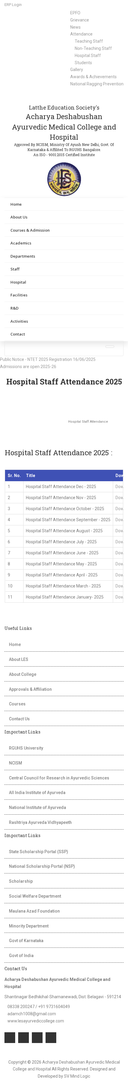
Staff (14, 269)
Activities (19, 321)
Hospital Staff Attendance (91, 421)
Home (16, 204)
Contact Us (19, 718)
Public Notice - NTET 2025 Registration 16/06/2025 (49, 359)
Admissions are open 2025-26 (29, 366)
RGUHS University (26, 748)
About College (22, 674)
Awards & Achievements (93, 76)
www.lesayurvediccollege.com (35, 1021)
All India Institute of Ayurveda (37, 792)
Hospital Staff (88, 55)
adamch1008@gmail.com (31, 1013)
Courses (17, 704)
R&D (14, 308)
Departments (22, 256)
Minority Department (29, 926)
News (75, 27)
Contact (17, 334)
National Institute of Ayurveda (37, 807)
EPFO (75, 12)
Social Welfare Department (35, 896)
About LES (18, 659)
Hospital (18, 282)
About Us (18, 217)
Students (83, 62)
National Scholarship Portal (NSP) (42, 866)
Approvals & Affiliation (30, 689)
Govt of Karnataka (26, 940)
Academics (20, 243)
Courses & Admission (30, 230)
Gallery (76, 69)
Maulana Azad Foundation (34, 911)
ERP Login (13, 4)
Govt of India (21, 955)
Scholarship (21, 881)
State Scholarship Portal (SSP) (38, 851)
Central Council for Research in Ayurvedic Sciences (59, 778)
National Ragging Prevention (97, 83)
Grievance (79, 20)
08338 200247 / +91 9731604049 (38, 1006)
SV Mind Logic (77, 1076)
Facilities (18, 295)
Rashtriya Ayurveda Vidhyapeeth (40, 822)
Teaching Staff (89, 41)
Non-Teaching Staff (93, 48)
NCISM (15, 763)
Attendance (81, 34)
